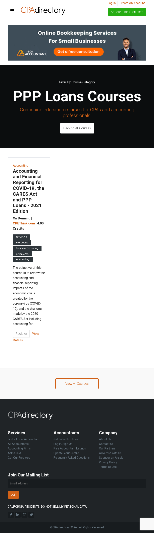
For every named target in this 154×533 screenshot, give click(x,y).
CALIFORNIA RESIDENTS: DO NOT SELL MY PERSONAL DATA (47, 506)
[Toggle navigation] (12, 9)
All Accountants (18, 444)
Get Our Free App (19, 457)
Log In (112, 3)
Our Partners (107, 448)
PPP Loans (22, 242)
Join (13, 494)
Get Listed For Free (66, 439)
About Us (105, 439)
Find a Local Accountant (24, 439)
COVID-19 (21, 237)
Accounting (20, 165)
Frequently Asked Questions (72, 457)
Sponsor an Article (111, 457)
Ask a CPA (14, 453)
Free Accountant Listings (70, 448)
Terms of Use (108, 467)
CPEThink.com (24, 223)
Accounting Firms (19, 448)
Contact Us (106, 444)
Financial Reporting (27, 248)
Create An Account (132, 3)
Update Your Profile (66, 453)
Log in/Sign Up (63, 444)
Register (21, 334)
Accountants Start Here (127, 12)
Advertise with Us (110, 453)
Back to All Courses (77, 128)
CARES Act (22, 253)
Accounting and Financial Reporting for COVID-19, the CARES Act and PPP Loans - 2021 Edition (28, 191)
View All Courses (77, 384)
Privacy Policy (108, 462)
